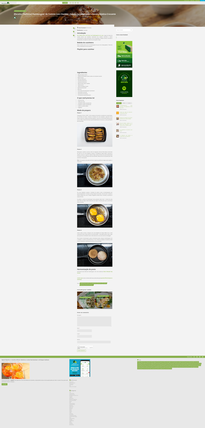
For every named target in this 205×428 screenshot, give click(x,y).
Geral (129, 103)
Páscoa (158, 363)
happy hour (170, 366)
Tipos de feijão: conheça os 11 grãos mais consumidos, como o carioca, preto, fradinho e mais (126, 124)
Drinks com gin (152, 368)
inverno (180, 366)
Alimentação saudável (178, 361)
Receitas (100, 283)
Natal (163, 365)
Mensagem (79, 315)
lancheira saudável (160, 368)
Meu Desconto (71, 424)
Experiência (71, 405)
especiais (183, 363)
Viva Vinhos (71, 423)
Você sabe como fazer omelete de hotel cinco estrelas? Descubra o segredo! (103, 302)
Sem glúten (144, 363)
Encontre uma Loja (72, 382)
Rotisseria (70, 408)
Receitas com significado (73, 399)
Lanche (104, 283)
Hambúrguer (93, 283)
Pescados (70, 396)
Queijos (70, 410)
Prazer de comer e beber (85, 297)
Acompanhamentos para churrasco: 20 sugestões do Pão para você (126, 106)
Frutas (181, 365)
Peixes (171, 363)
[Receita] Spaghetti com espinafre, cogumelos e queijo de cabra (84, 303)
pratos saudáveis (146, 366)
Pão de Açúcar (5, 3)
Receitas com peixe (157, 365)
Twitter (75, 3)
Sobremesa (177, 363)
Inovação (70, 419)
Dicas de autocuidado (72, 400)
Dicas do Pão (71, 398)
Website (78, 339)
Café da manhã (175, 365)
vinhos (196, 361)
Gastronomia (71, 406)
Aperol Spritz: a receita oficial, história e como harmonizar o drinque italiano (25, 360)
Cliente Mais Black (72, 403)
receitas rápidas (169, 361)
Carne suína (145, 368)
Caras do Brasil (71, 393)
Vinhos (70, 421)
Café (70, 392)
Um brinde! (71, 413)
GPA (70, 385)
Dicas (70, 417)
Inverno (70, 409)
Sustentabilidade (71, 418)
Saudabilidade (71, 420)
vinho (175, 366)
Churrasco (168, 365)
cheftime (190, 365)
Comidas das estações (72, 415)
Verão (139, 365)
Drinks (70, 412)
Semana (118, 103)
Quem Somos (71, 381)
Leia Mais (4, 384)
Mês (124, 103)
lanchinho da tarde (196, 365)
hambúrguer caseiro (84, 283)
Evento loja (71, 407)
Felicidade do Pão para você (73, 395)
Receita (70, 401)
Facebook (70, 3)
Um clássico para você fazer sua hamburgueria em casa (90, 35)
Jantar (150, 361)
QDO (70, 402)
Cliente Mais (71, 384)
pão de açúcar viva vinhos (147, 365)
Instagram (73, 3)
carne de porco (168, 368)
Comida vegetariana (194, 366)
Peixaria (70, 411)
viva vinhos (164, 366)
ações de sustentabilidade (156, 366)
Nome (78, 328)
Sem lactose (186, 366)
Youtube (78, 3)
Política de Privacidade (72, 386)
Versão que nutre (72, 394)
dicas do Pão (187, 361)
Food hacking (71, 414)
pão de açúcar (161, 361)
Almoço (145, 361)
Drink (192, 361)
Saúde (139, 363)
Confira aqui (80, 278)
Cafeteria (70, 397)
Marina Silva (5, 361)
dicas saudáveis (151, 363)
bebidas (188, 363)
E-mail (78, 333)
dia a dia (140, 368)
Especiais (70, 422)
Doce (167, 363)
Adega (155, 361)
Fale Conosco (71, 383)
